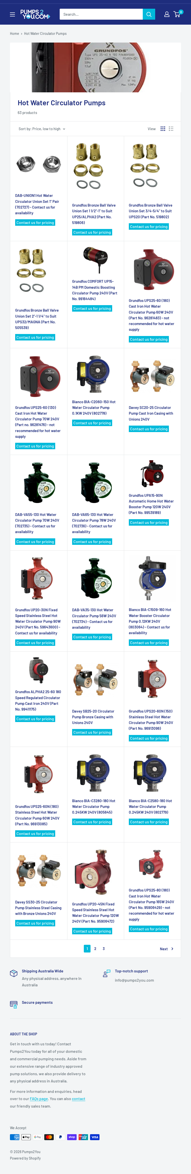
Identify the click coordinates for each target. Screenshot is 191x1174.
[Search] (149, 14)
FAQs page (39, 1098)
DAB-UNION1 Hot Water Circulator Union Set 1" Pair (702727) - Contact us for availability (37, 204)
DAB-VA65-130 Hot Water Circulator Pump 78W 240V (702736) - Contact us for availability (94, 523)
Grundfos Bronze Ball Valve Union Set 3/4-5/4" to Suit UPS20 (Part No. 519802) (150, 211)
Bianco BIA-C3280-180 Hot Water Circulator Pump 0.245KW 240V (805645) (93, 806)
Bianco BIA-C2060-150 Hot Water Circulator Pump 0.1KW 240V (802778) (94, 407)
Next (164, 949)
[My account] (166, 14)
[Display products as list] (171, 128)
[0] (177, 14)
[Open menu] (12, 14)
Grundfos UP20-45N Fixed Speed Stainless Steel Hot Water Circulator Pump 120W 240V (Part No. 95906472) (95, 913)
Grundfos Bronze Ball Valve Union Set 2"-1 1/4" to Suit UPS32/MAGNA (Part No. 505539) (37, 319)
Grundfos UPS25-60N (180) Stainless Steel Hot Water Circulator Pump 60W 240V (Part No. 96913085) (37, 815)
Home (14, 33)
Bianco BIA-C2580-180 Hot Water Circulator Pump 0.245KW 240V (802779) (150, 806)
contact (78, 1098)
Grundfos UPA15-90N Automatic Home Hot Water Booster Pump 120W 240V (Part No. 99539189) (151, 504)
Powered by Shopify (25, 1158)
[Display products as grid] (163, 128)
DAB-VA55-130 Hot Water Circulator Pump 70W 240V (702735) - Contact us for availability (37, 523)
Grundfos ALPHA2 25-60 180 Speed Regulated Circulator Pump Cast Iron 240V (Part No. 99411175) (38, 700)
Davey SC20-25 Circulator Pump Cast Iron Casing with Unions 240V (151, 413)
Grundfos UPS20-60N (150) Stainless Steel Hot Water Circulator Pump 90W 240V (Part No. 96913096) (151, 720)
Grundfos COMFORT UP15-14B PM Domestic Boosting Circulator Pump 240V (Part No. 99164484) (94, 290)
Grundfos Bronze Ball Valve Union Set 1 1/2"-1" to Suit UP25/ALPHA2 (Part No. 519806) (94, 214)
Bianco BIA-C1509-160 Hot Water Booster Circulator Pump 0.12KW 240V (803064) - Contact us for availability (150, 621)
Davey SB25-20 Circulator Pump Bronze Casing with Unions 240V (93, 717)
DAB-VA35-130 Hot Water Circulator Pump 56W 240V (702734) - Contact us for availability (94, 618)
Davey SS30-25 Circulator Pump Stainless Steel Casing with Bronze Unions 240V (38, 908)
